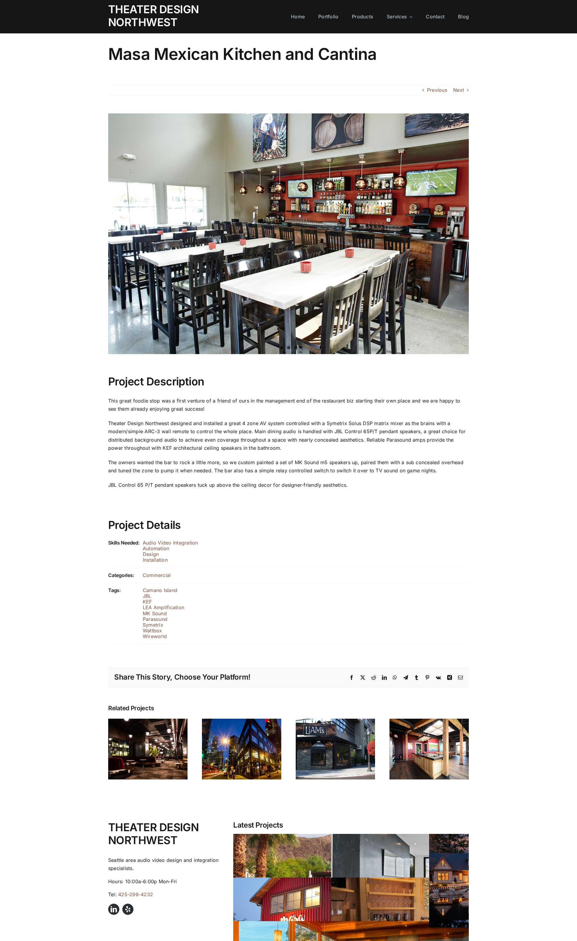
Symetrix (153, 625)
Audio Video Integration (170, 543)
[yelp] (127, 909)
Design (151, 554)
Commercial (157, 575)
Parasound (155, 619)
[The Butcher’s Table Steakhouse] (241, 722)
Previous (437, 90)
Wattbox (152, 631)
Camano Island (160, 590)
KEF (147, 602)
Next (458, 90)
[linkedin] (113, 909)
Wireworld (155, 636)
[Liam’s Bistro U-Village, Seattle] (335, 722)
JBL (147, 596)
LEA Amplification (163, 607)
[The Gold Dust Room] (148, 722)
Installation (155, 560)
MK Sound (155, 613)
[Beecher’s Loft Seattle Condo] (429, 722)
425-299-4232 (135, 894)
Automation (156, 548)
